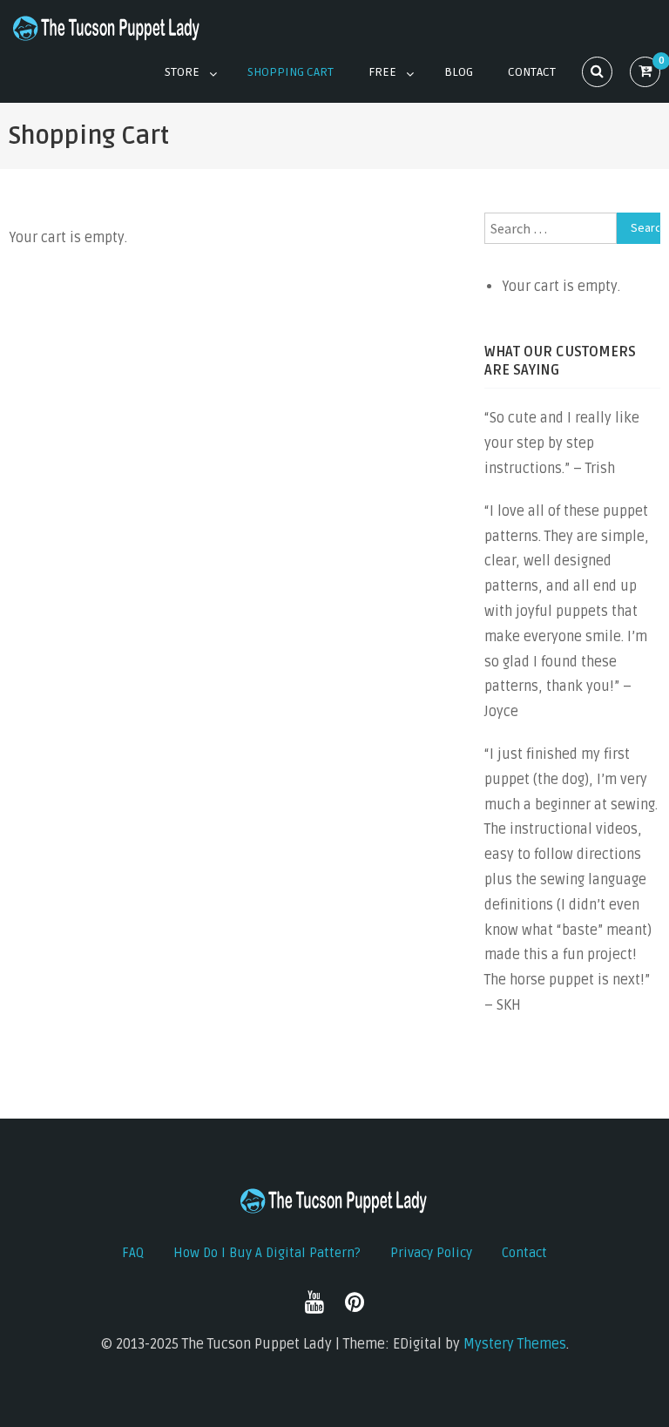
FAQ (133, 1253)
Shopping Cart (290, 71)
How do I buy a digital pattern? (267, 1253)
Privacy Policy (431, 1253)
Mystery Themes (514, 1344)
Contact (532, 71)
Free (382, 71)
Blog (458, 71)
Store (182, 71)
